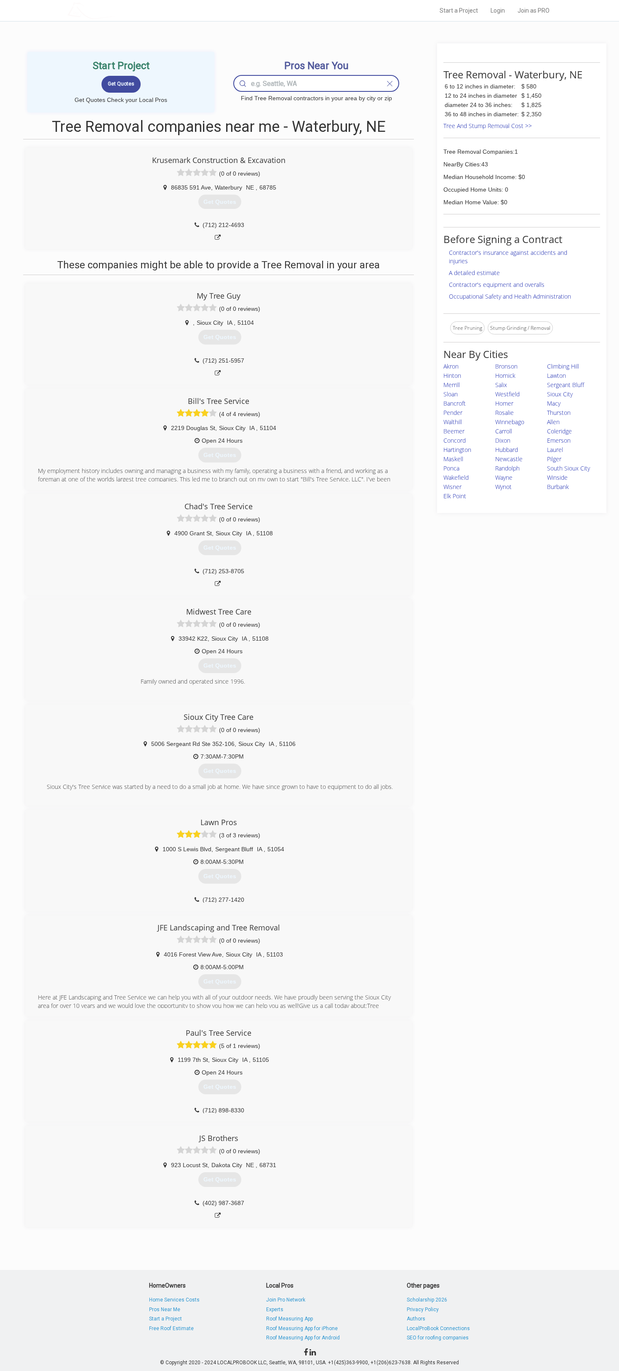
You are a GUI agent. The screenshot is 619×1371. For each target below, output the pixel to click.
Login (498, 10)
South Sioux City (568, 468)
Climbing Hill (563, 366)
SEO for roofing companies (438, 1338)
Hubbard (506, 450)
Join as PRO (534, 10)
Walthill (452, 422)
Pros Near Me (164, 1309)
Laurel (555, 450)
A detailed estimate (474, 273)
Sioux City (560, 394)
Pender (452, 413)
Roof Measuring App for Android (303, 1338)
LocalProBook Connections (438, 1328)
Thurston (559, 413)
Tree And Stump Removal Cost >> (487, 126)
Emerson (559, 440)
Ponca (451, 468)
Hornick (505, 375)
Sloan (450, 394)
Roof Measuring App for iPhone (302, 1328)
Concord (454, 440)
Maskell (453, 459)
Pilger (554, 459)
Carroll (503, 431)
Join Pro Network (285, 1300)
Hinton (452, 375)
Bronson (506, 366)
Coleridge (559, 431)
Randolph (507, 468)
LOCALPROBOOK (116, 10)
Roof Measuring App (289, 1319)
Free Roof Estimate (171, 1328)
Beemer (453, 431)
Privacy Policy (423, 1309)
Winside (557, 477)
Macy (553, 403)
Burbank (558, 487)
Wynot (503, 487)
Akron (451, 366)
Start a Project (459, 10)
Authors (416, 1319)
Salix (501, 385)
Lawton (556, 375)
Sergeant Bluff (565, 385)
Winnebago (509, 422)
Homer (504, 403)
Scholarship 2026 (427, 1300)
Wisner (452, 487)
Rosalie (504, 413)
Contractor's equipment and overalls (496, 285)
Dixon (502, 440)
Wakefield (456, 477)
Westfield (507, 394)
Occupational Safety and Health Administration (510, 296)
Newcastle (509, 459)
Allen (553, 422)
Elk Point (454, 496)
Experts (274, 1309)
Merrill (451, 385)
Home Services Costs (174, 1300)
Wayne (503, 477)
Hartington (457, 450)
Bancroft (454, 403)
